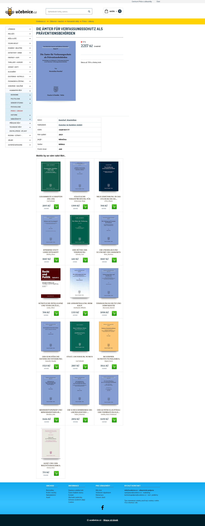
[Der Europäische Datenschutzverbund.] (51, 338)
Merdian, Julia (50, 414)
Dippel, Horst (109, 361)
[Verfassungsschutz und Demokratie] (108, 284)
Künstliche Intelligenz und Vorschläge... (51, 304)
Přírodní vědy (15, 123)
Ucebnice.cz (41, 21)
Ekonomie (14, 95)
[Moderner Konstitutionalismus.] (108, 338)
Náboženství (16, 119)
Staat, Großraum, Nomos (80, 357)
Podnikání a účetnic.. (16, 81)
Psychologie (16, 107)
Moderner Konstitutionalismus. (109, 358)
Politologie (15, 99)
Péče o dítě (12, 38)
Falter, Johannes (80, 414)
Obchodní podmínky (75, 497)
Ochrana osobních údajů (76, 500)
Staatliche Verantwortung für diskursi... (79, 199)
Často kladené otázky (75, 493)
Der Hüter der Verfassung (79, 251)
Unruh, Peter (51, 468)
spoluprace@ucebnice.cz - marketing (137, 493)
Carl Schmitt (51, 201)
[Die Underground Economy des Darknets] (108, 231)
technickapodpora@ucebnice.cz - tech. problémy (141, 495)
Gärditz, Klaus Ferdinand (108, 414)
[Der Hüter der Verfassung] (79, 231)
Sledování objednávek (103, 493)
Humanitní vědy (16, 90)
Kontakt (71, 495)
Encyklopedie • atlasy (18, 131)
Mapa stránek (110, 520)
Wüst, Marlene (108, 254)
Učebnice (11, 29)
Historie (14, 115)
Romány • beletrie (15, 48)
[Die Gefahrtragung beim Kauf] (79, 284)
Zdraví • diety (13, 67)
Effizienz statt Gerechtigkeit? (51, 251)
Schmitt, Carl (80, 254)
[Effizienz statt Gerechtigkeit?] (51, 231)
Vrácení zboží (100, 497)
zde (136, 502)
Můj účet (99, 490)
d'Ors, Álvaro (109, 201)
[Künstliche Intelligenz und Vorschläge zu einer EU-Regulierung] (51, 284)
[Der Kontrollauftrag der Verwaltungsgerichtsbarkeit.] (108, 391)
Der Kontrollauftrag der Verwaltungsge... (108, 411)
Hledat (89, 11)
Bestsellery (50, 490)
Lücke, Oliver (51, 308)
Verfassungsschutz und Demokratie (108, 304)
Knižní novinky (51, 493)
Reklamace (99, 495)
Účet (158, 1)
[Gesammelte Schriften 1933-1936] (51, 178)
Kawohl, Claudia (50, 361)
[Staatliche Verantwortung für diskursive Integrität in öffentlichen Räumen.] (79, 178)
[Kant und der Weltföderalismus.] (51, 444)
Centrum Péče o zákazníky (142, 1)
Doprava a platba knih (75, 490)
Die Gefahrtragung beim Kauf (79, 304)
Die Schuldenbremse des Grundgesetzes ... (79, 411)
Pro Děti (11, 34)
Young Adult (13, 43)
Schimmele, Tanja (79, 201)
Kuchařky (12, 72)
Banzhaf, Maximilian (67, 120)
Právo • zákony (17, 111)
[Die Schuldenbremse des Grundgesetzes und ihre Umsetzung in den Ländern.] (79, 391)
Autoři (48, 497)
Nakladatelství (51, 495)
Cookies (71, 502)
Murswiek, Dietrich (108, 308)
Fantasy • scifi (13, 57)
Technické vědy (15, 127)
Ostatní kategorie (15, 145)
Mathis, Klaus (51, 254)
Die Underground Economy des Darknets (109, 251)
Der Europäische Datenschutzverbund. (50, 358)
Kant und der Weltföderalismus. (51, 464)
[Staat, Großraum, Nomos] (79, 338)
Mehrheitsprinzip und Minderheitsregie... (50, 411)
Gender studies (17, 103)
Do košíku (56, 206)
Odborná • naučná (15, 86)
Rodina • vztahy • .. (15, 135)
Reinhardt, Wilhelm (80, 308)
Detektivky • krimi (15, 53)
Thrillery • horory (15, 62)
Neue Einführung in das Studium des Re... (109, 198)
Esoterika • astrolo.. (16, 76)
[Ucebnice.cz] (21, 11)
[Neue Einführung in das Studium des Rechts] (108, 178)
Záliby (10, 140)
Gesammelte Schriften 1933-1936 (50, 198)
